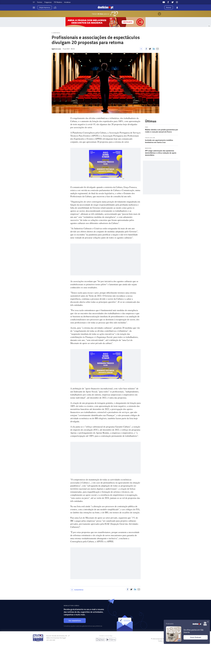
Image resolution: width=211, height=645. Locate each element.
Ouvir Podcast (195, 637)
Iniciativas (67, 2)
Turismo (39, 2)
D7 (34, 2)
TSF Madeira (58, 2)
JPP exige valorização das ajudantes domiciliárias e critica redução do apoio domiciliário (160, 152)
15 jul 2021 (69, 49)
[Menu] (34, 7)
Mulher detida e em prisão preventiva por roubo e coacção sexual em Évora (161, 130)
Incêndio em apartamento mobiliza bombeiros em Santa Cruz (159, 141)
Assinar (168, 7)
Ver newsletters (75, 620)
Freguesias (48, 2)
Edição (44, 7)
